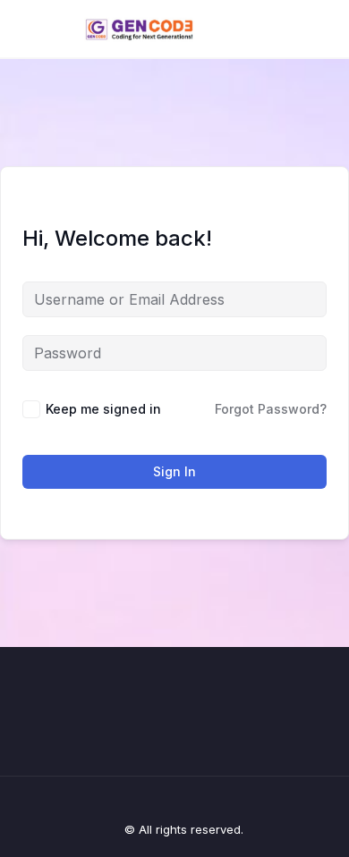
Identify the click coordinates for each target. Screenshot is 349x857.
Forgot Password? (271, 408)
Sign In (174, 471)
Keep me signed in (103, 408)
